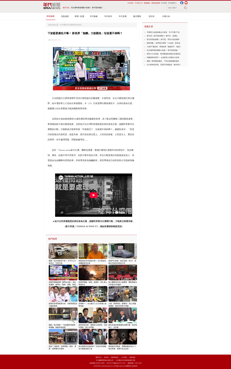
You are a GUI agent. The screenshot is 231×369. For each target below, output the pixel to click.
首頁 (76, 25)
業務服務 (147, 3)
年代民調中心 (172, 3)
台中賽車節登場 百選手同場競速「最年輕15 (163, 65)
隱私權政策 (115, 357)
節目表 (151, 16)
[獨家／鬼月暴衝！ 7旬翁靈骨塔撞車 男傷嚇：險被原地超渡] (63, 322)
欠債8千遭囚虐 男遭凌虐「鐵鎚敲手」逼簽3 (163, 47)
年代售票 (164, 3)
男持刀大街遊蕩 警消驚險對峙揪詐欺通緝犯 (163, 54)
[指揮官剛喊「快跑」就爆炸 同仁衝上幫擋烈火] (93, 280)
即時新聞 (50, 16)
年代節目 (108, 16)
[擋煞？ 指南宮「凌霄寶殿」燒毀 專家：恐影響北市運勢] (63, 344)
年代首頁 (130, 3)
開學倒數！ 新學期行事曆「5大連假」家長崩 (163, 43)
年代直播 (123, 16)
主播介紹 (166, 16)
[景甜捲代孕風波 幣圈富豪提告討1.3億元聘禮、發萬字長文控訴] (122, 344)
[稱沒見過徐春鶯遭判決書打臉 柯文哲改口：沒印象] (122, 322)
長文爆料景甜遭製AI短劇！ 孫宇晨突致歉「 (163, 50)
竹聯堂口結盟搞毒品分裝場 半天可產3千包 (163, 32)
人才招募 (124, 357)
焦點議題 (65, 16)
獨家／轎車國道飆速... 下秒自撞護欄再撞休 (163, 61)
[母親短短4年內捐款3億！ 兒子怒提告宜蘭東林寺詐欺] (93, 258)
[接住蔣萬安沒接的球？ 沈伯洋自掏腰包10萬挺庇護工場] (93, 344)
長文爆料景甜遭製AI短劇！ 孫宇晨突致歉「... (88, 8)
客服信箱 (132, 357)
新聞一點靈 (79, 16)
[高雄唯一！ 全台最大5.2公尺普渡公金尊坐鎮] (93, 301)
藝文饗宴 (137, 16)
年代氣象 (94, 16)
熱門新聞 (52, 239)
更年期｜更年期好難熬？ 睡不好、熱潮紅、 (163, 36)
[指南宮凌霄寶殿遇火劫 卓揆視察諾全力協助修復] (63, 301)
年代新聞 (70, 25)
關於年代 (99, 357)
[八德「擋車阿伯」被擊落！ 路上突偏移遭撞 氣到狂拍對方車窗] (122, 301)
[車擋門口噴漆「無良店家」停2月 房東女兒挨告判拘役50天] (122, 258)
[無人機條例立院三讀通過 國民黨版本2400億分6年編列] (122, 280)
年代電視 (63, 25)
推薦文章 (148, 26)
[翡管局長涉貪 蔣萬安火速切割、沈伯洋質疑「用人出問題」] (93, 322)
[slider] (91, 88)
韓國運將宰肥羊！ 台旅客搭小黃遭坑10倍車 (163, 57)
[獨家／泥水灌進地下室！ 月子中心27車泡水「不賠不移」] (63, 258)
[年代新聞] (51, 6)
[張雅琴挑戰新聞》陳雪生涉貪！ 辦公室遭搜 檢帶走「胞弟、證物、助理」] (63, 280)
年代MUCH (138, 3)
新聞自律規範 (155, 3)
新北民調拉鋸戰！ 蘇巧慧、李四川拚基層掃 (163, 39)
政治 (80, 25)
